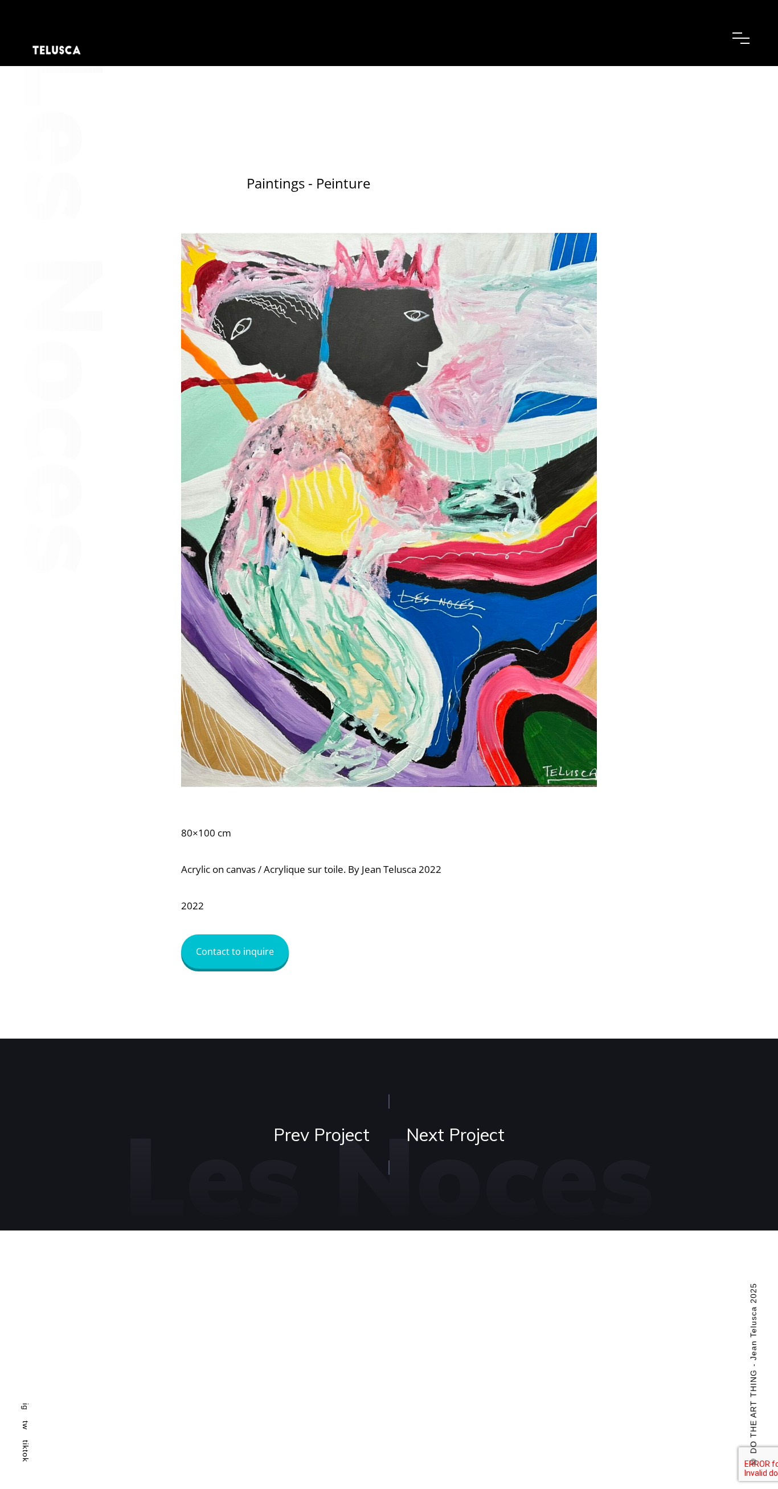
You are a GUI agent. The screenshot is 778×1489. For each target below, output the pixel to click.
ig (25, 1406)
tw (25, 1425)
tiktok (25, 1451)
